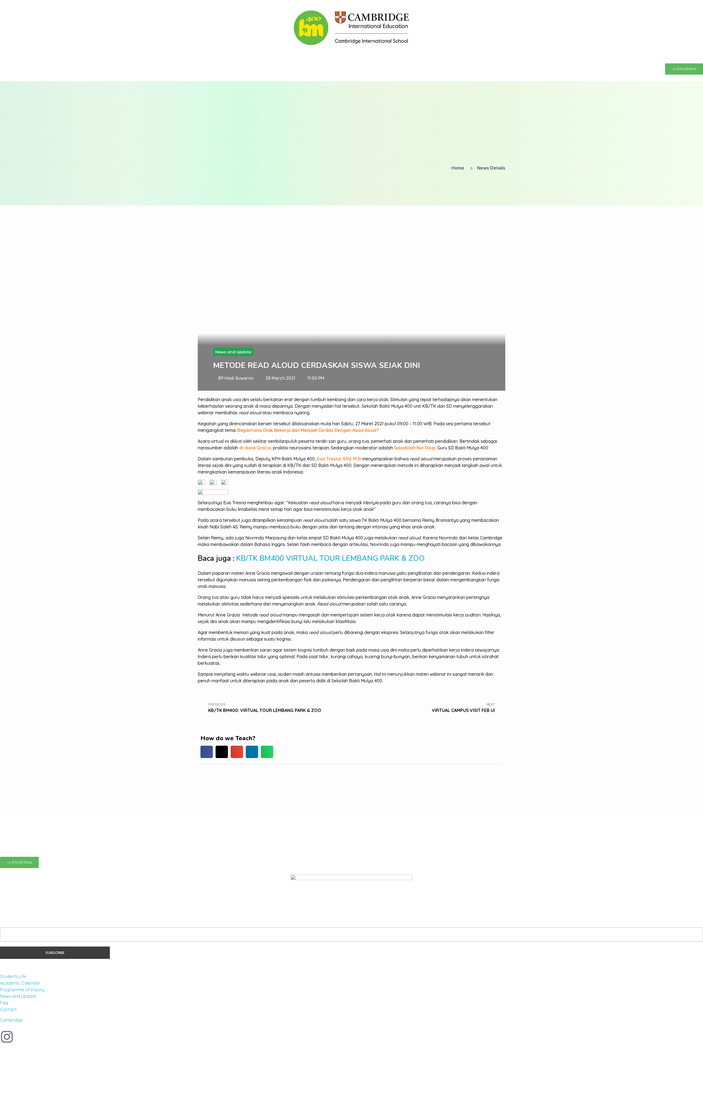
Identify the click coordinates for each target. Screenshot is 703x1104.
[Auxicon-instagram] (7, 1037)
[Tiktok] (36, 1037)
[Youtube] (51, 1037)
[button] (206, 752)
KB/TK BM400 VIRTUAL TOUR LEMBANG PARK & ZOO (330, 558)
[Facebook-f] (22, 1037)
